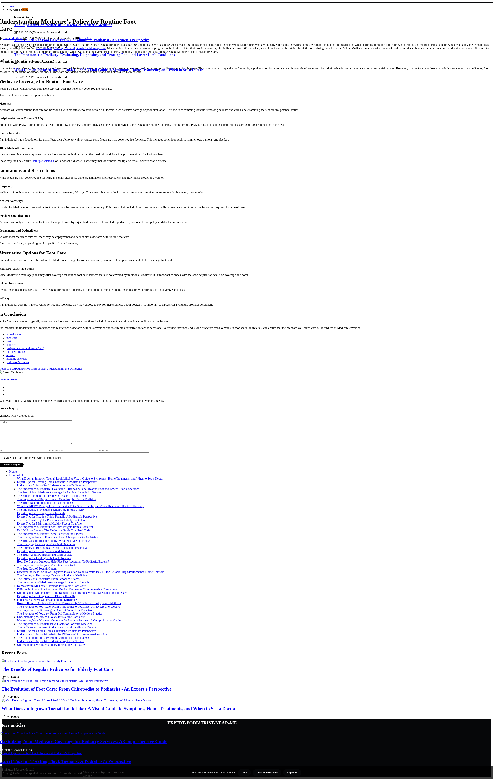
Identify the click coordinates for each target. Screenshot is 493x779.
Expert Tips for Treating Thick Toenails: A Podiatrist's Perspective (57, 482)
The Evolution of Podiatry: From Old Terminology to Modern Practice (59, 613)
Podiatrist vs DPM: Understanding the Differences (47, 599)
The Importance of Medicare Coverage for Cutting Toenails (53, 582)
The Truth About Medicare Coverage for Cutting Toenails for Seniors (59, 492)
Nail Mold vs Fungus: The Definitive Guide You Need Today (54, 530)
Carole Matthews (13, 38)
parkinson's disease (17, 362)
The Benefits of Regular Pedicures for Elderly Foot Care (51, 520)
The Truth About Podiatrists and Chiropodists (44, 554)
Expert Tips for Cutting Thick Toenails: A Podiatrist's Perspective (56, 630)
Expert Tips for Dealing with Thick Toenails (44, 558)
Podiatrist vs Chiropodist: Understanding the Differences (51, 485)
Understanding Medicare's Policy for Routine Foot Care (51, 617)
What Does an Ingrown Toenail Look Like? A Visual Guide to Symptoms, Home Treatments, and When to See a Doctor (90, 478)
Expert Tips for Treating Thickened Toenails (44, 551)
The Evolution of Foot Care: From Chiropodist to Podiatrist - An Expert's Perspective (68, 606)
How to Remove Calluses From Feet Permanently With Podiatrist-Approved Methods (69, 603)
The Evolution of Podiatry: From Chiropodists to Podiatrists (53, 637)
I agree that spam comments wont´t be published (32, 457)
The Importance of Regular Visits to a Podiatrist (46, 565)
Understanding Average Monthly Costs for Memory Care (71, 48)
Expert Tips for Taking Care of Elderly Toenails (46, 596)
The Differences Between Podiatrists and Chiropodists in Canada (56, 627)
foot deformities (15, 351)
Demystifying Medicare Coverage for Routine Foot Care (51, 585)
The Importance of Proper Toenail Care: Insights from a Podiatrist (56, 499)
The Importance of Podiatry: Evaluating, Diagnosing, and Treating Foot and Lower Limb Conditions (78, 488)
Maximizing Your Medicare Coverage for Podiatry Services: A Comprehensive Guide (69, 620)
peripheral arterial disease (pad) (25, 348)
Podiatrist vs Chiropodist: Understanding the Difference (50, 641)
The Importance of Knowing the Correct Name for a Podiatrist (55, 610)
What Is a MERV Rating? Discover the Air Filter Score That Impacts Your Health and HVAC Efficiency (80, 506)
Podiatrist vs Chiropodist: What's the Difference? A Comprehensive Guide (62, 634)
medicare (11, 337)
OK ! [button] (244, 772)
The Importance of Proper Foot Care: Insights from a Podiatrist (55, 527)
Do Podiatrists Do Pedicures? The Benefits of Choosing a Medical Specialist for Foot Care (72, 592)
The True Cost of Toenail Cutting (37, 568)
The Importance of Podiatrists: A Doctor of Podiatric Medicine (54, 624)
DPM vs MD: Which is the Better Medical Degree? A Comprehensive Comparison (67, 589)
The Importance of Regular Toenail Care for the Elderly (51, 509)
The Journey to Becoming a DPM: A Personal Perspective (52, 547)
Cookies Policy (227, 772)
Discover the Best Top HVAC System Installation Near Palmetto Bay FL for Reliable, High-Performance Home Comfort (90, 572)
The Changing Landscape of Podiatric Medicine (46, 544)
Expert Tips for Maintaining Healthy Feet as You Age (49, 523)
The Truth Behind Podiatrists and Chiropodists (45, 502)
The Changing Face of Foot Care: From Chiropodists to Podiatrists (57, 537)
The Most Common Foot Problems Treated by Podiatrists (51, 495)
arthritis (10, 355)
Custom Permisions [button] (267, 772)
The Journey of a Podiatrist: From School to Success (48, 578)
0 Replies (85, 38)
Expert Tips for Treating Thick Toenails (41, 513)
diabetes (11, 344)
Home (10, 6)
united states (13, 334)
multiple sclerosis (43, 161)
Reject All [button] (292, 772)
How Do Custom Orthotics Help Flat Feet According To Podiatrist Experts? (63, 561)
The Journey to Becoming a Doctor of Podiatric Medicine (52, 575)
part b (9, 341)
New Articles (17, 475)
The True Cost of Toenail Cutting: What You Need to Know (53, 540)
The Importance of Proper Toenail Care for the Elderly (50, 533)
